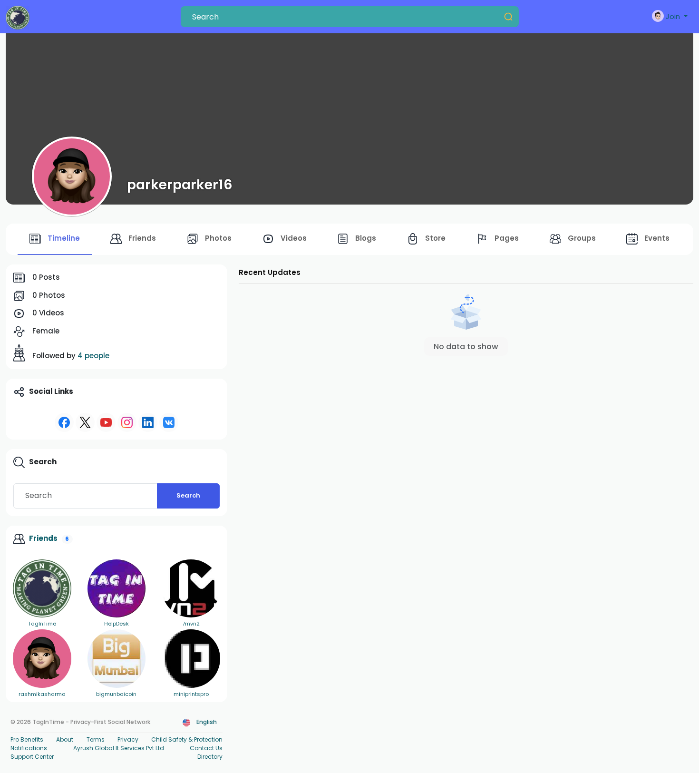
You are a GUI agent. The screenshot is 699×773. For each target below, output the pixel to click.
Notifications (28, 748)
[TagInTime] (42, 588)
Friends (43, 538)
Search (188, 495)
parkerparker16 (180, 184)
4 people (93, 356)
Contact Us (206, 748)
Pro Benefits (26, 739)
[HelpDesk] (116, 588)
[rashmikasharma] (42, 658)
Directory (210, 757)
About (64, 739)
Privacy (127, 739)
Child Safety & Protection (187, 739)
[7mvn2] (191, 588)
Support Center (32, 757)
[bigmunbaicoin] (116, 658)
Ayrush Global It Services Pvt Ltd (118, 748)
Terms (96, 739)
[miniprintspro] (191, 658)
